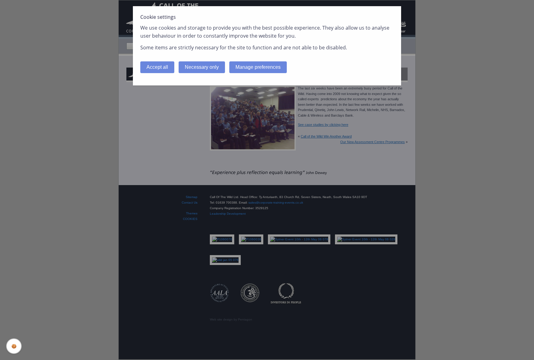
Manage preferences (258, 67)
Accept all (157, 67)
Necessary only (202, 67)
